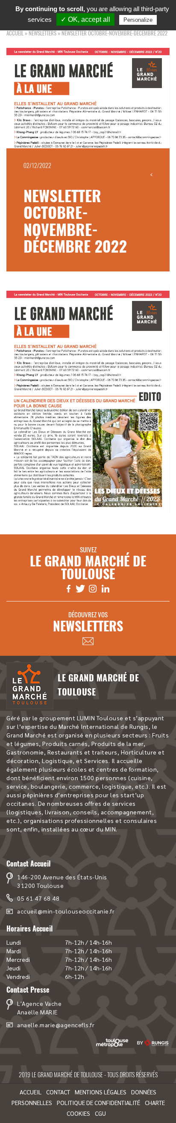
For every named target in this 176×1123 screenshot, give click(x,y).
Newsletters (42, 33)
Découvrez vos (88, 622)
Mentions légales (100, 1092)
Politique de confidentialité (98, 1102)
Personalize (138, 20)
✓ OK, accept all (85, 19)
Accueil (14, 33)
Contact (58, 1092)
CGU (100, 1113)
